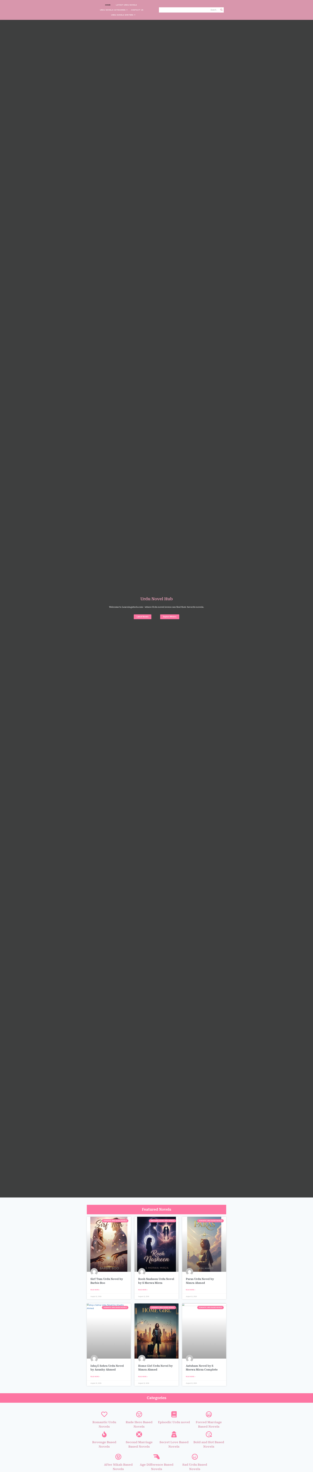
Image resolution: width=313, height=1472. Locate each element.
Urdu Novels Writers (122, 15)
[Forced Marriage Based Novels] (209, 1414)
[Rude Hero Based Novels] (139, 1414)
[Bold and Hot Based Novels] (209, 1434)
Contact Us (137, 10)
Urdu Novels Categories (113, 10)
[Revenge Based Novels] (104, 1434)
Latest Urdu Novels (126, 5)
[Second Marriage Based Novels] (139, 1434)
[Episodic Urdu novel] (174, 1414)
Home (108, 5)
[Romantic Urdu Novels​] (104, 1414)
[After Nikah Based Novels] (118, 1457)
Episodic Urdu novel (174, 1422)
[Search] (221, 10)
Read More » (95, 1290)
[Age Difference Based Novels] (156, 1457)
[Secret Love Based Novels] (174, 1434)
